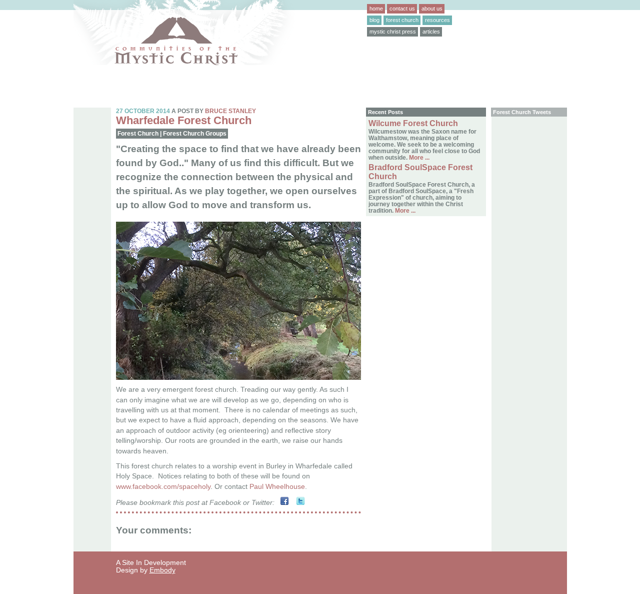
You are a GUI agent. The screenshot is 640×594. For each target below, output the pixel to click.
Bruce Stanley (230, 111)
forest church (402, 20)
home (376, 9)
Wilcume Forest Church (413, 123)
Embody (163, 570)
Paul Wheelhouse (277, 486)
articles (431, 32)
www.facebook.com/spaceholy (163, 486)
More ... (419, 157)
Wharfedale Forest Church (184, 120)
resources (437, 20)
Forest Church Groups (194, 133)
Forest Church (138, 133)
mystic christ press (393, 32)
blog (375, 20)
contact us (402, 9)
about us (432, 9)
